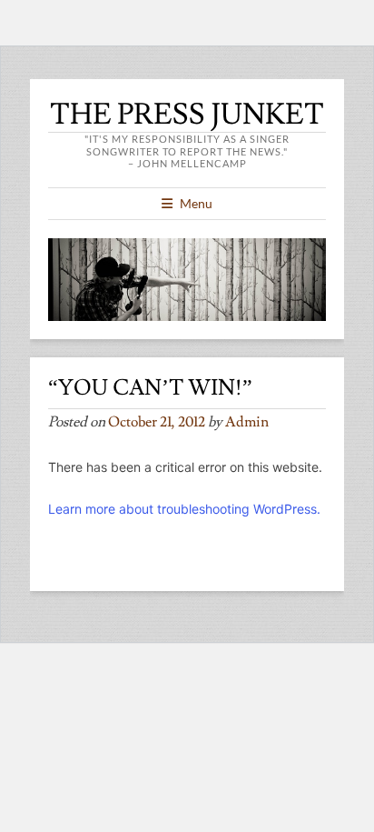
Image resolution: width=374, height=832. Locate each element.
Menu (196, 203)
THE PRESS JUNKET (187, 114)
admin (247, 422)
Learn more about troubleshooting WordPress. (184, 508)
